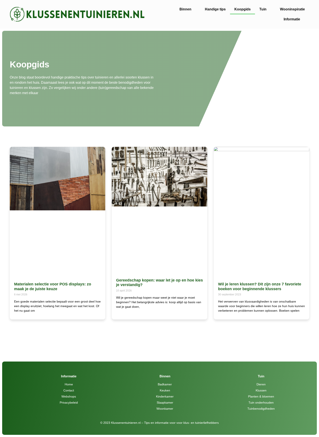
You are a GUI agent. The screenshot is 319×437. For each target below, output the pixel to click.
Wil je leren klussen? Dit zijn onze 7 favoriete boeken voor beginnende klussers (259, 286)
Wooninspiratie (292, 9)
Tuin (262, 9)
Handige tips (215, 9)
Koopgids (242, 9)
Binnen (185, 9)
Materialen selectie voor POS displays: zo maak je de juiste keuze (52, 286)
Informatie (292, 19)
